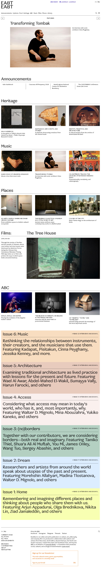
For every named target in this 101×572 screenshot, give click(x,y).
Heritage (26, 13)
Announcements (6, 13)
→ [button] (98, 18)
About (3, 548)
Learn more (66, 546)
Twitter (64, 533)
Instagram (42, 533)
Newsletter (6, 550)
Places (44, 13)
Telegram (50, 533)
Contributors (6, 546)
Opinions (16, 13)
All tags (4, 538)
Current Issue (7, 535)
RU (99, 2)
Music (35, 13)
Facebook (34, 533)
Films (40, 13)
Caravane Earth (50, 544)
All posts (5, 537)
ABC (31, 13)
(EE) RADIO (54, 2)
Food (21, 13)
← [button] (2, 18)
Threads (57, 533)
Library (50, 13)
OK (74, 563)
